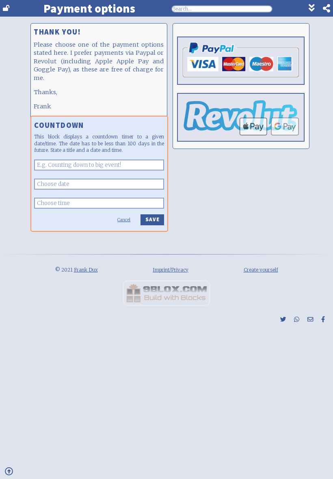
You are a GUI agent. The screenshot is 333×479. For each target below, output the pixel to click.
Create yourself (261, 270)
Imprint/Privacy (170, 270)
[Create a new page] (166, 302)
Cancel (123, 219)
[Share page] (322, 9)
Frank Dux (86, 270)
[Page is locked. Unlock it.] (6, 8)
